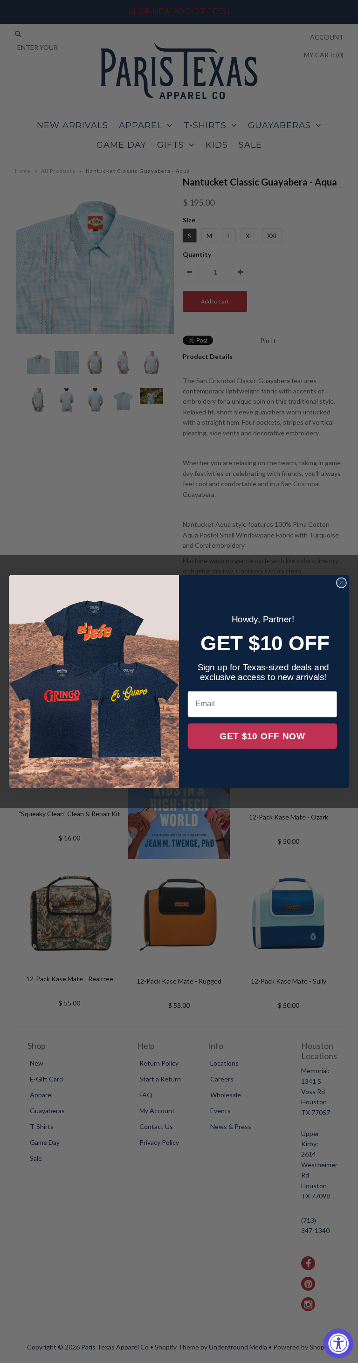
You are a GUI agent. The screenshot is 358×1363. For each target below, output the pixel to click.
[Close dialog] (341, 582)
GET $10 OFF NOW (262, 736)
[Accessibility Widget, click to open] (338, 1343)
